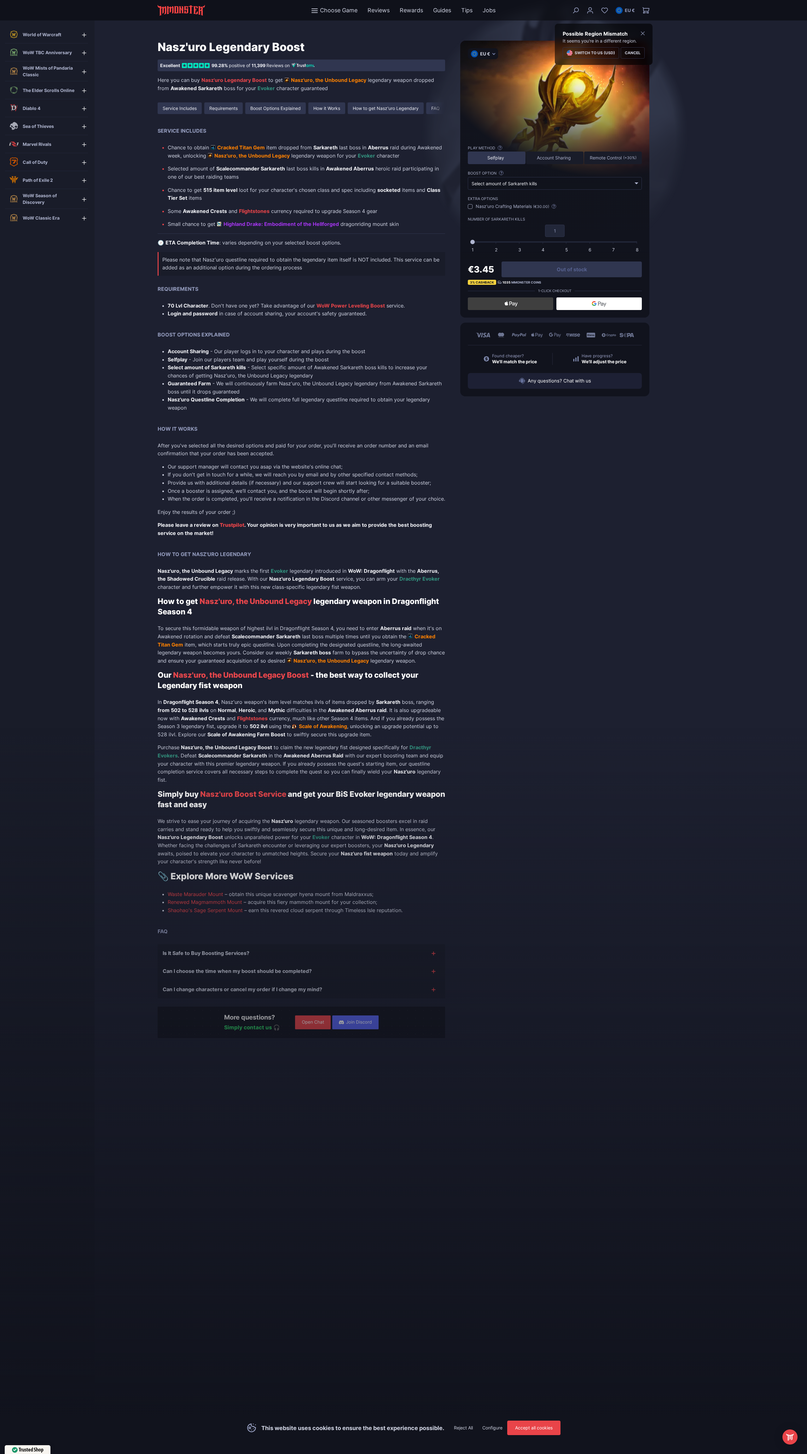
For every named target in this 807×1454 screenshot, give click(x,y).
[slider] (472, 242)
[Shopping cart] (644, 10)
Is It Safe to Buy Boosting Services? (206, 953)
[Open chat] (790, 1437)
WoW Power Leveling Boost (350, 305)
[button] (625, 10)
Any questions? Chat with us (559, 381)
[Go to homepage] (181, 10)
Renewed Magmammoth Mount (205, 902)
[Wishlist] (604, 10)
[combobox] (555, 183)
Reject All (463, 1427)
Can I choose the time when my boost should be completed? (237, 971)
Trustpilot (232, 525)
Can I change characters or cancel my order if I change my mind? (242, 989)
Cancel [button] (633, 52)
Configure (492, 1427)
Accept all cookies (534, 1427)
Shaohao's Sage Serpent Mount (205, 910)
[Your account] (590, 10)
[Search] (575, 10)
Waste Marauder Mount (195, 894)
